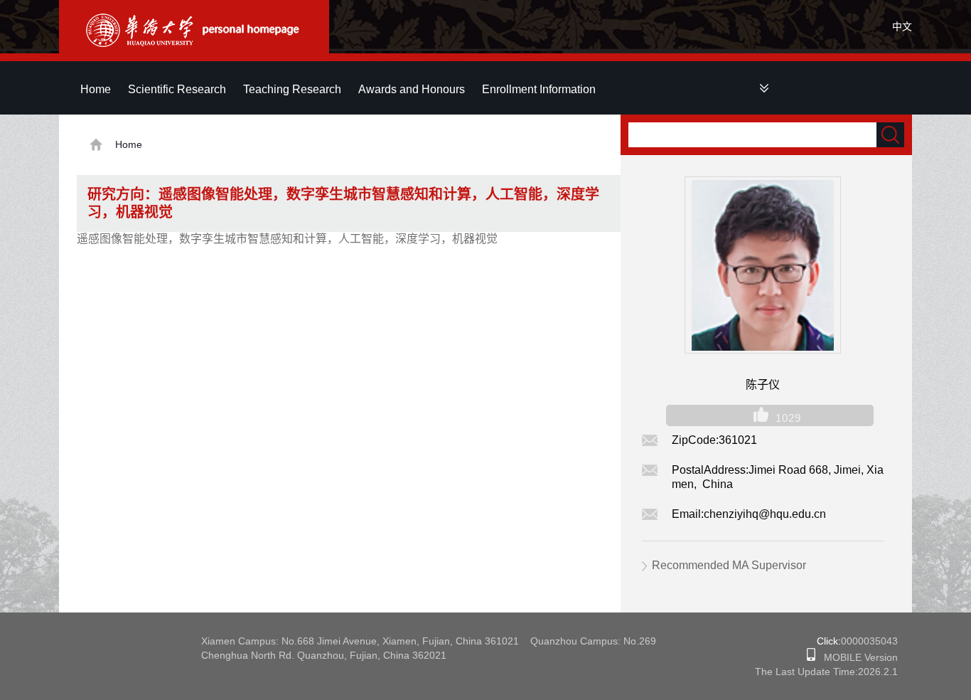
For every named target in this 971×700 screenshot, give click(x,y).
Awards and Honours (411, 89)
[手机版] (811, 657)
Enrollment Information (539, 89)
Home (95, 89)
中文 (902, 26)
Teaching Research (292, 89)
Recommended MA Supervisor (729, 565)
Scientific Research (177, 89)
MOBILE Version (856, 657)
